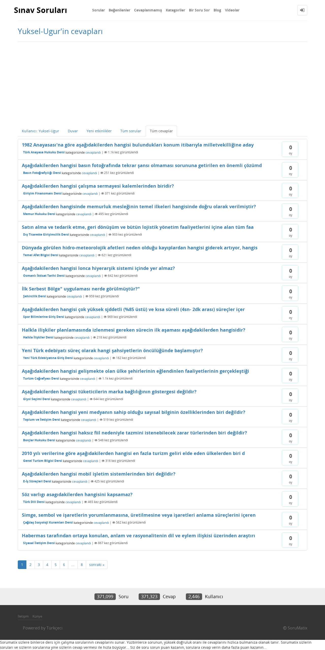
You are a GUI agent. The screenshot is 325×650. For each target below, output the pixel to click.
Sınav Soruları (40, 10)
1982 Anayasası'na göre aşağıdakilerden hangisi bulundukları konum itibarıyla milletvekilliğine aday (138, 145)
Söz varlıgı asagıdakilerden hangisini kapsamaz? (77, 494)
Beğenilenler (119, 10)
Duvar (73, 130)
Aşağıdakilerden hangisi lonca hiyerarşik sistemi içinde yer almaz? (98, 268)
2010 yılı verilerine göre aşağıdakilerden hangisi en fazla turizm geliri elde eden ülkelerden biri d (133, 453)
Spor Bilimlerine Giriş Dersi (43, 317)
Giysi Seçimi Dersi (36, 399)
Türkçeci (54, 628)
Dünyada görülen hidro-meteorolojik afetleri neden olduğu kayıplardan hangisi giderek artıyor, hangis (139, 248)
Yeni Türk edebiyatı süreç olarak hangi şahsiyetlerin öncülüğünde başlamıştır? (112, 350)
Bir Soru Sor (199, 10)
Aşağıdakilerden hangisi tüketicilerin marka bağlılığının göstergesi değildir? (109, 391)
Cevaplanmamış (148, 10)
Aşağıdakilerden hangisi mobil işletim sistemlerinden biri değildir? (98, 474)
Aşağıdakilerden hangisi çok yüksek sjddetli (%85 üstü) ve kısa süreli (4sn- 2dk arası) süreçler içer (133, 309)
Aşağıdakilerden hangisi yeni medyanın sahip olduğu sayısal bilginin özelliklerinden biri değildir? (133, 412)
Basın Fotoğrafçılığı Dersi (42, 173)
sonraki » (96, 564)
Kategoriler (175, 10)
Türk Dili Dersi (34, 502)
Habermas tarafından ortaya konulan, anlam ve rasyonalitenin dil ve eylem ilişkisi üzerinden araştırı (138, 535)
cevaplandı (93, 152)
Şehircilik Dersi (34, 296)
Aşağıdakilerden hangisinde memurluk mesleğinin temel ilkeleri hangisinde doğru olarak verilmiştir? (139, 206)
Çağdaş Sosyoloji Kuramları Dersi (48, 522)
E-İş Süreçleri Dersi (37, 481)
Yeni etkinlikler (99, 130)
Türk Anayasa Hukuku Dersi (44, 152)
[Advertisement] (162, 82)
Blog (217, 10)
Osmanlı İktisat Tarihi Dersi (44, 275)
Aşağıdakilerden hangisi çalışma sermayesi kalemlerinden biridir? (98, 186)
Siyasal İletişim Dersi (39, 543)
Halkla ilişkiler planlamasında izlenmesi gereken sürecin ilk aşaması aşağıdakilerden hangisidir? (133, 330)
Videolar (232, 10)
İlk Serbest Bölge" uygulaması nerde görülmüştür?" (81, 289)
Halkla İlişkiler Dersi (38, 337)
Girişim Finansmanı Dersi (42, 193)
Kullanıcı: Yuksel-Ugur (40, 130)
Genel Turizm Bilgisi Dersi (42, 461)
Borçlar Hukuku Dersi (39, 440)
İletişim (23, 616)
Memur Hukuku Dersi (39, 214)
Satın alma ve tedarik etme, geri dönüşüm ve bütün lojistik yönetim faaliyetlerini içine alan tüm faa (138, 227)
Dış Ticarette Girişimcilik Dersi (46, 234)
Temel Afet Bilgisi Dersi (40, 255)
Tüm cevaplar (161, 130)
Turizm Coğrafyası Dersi (41, 378)
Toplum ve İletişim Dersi (41, 419)
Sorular (98, 10)
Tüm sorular (130, 130)
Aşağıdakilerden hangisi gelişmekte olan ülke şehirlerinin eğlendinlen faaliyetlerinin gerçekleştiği (135, 371)
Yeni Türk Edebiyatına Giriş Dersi (48, 358)
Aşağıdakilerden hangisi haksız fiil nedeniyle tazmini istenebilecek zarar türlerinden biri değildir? (134, 433)
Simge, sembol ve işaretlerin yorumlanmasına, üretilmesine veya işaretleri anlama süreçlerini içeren (139, 515)
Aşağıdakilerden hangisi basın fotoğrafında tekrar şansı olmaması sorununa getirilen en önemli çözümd (142, 165)
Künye (37, 616)
